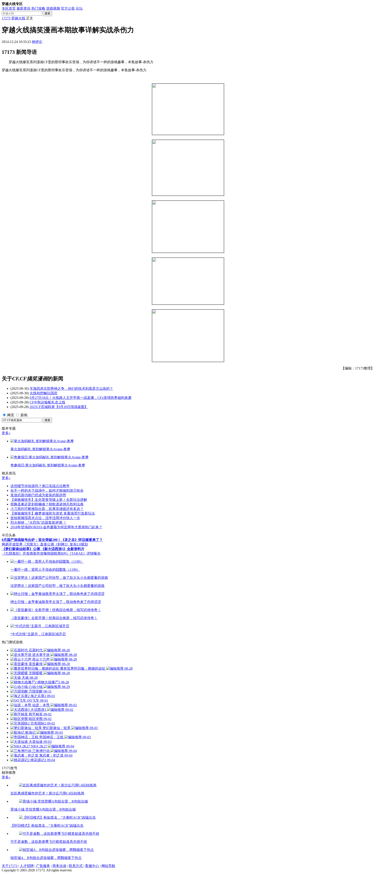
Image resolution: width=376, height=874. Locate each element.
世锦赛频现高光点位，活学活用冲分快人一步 (45, 518)
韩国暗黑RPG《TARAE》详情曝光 (74, 553)
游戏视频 (53, 8)
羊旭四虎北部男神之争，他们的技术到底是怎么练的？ (71, 388)
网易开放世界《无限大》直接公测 (28, 544)
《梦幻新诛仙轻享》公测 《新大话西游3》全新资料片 (43, 549)
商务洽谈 (59, 866)
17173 (6, 18)
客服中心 (92, 866)
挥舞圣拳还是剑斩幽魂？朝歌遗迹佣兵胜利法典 (47, 504)
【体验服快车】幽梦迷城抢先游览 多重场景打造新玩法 (52, 513)
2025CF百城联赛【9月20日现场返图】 (59, 407)
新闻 (23, 415)
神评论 (37, 42)
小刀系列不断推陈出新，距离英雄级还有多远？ (47, 509)
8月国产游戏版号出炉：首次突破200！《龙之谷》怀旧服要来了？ (52, 540)
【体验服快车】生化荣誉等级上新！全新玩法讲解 (48, 499)
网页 (10, 415)
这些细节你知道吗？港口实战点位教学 (40, 486)
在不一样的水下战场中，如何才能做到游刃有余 (47, 490)
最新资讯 (23, 8)
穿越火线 (18, 18)
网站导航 (108, 866)
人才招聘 (27, 866)
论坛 (79, 8)
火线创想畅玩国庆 (43, 393)
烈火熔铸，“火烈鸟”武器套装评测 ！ (38, 522)
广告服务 (43, 866)
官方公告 (68, 8)
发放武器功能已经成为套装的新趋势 (38, 495)
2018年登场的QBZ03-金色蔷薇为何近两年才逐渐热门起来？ (56, 527)
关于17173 (9, 866)
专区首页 (9, 8)
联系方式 (76, 866)
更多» (6, 433)
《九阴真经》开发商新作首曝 (24, 553)
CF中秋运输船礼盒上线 (47, 402)
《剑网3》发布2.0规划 (71, 544)
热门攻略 (38, 8)
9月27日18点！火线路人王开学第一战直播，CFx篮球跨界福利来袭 (80, 398)
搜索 (47, 13)
